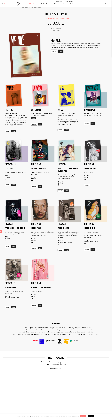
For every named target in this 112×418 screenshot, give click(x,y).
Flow (54, 4)
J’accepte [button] (83, 416)
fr (2, 3)
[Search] (103, 3)
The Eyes (17, 3)
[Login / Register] (106, 3)
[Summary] (1, 231)
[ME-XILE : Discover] (29, 57)
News (71, 4)
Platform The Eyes (68, 1)
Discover (54, 51)
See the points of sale (55, 368)
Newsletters (59, 1)
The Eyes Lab (43, 4)
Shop (63, 4)
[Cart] (109, 3)
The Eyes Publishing (29, 4)
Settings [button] (91, 416)
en (4, 3)
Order (61, 51)
